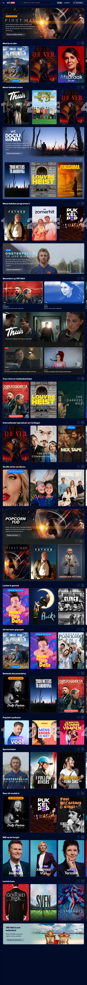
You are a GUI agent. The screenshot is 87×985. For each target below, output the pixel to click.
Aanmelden (79, 2)
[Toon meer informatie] (41, 282)
